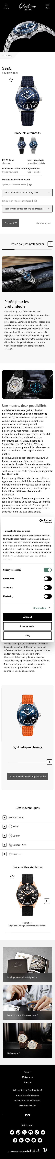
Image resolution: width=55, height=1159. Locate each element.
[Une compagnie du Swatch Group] (23, 1150)
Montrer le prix (43, 223)
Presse (27, 1082)
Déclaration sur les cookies (27, 1100)
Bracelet (17, 854)
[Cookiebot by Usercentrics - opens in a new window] (39, 521)
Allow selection (27, 626)
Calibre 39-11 (19, 845)
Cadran (16, 835)
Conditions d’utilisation (27, 1095)
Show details (39, 608)
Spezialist (8, 55)
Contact (27, 1072)
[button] (50, 244)
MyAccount (27, 1077)
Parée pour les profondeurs (27, 244)
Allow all (27, 617)
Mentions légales (27, 1105)
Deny (27, 635)
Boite (15, 826)
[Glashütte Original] (27, 6)
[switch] (48, 578)
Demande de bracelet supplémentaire (27, 776)
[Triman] (45, 1150)
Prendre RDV (11, 223)
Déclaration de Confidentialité (27, 1090)
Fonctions (18, 817)
